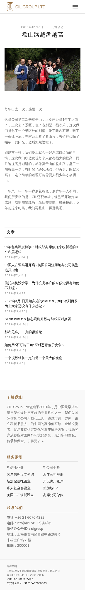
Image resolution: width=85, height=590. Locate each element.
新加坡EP (50, 488)
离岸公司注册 (54, 474)
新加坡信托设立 (19, 481)
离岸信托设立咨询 (21, 474)
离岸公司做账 (53, 495)
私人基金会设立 (19, 488)
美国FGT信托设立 (21, 495)
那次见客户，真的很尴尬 (23, 332)
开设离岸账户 (53, 481)
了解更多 (34, 441)
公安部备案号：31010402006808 (26, 583)
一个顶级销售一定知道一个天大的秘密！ (35, 358)
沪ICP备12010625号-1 (20, 579)
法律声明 (12, 566)
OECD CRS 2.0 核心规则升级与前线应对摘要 (38, 319)
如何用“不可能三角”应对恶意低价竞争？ (35, 345)
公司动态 (57, 27)
